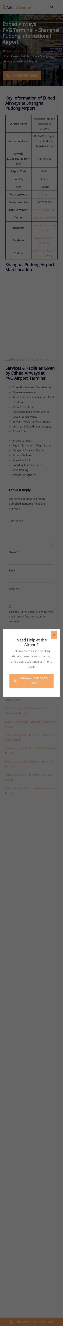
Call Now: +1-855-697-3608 (34, 680)
